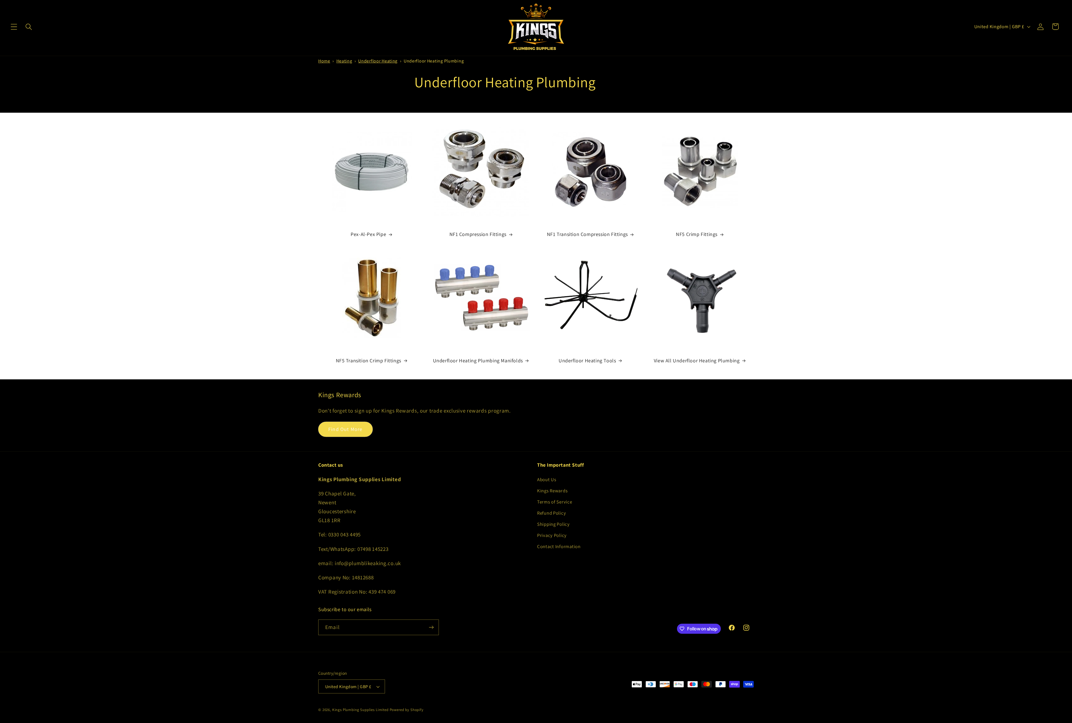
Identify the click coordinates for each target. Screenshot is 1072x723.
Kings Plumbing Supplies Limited (360, 709)
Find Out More (345, 429)
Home (324, 61)
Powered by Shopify (406, 709)
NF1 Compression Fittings (477, 234)
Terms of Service (554, 502)
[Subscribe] (431, 627)
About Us (546, 479)
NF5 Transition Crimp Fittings (368, 360)
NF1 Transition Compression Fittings (587, 234)
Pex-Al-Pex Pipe (368, 234)
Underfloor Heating (378, 61)
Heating (344, 61)
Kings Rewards (552, 491)
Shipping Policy (553, 524)
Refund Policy (551, 513)
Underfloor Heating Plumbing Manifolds (478, 360)
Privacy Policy (552, 535)
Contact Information (559, 546)
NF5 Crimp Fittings (696, 234)
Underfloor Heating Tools (587, 360)
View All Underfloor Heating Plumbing (697, 360)
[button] (14, 26)
